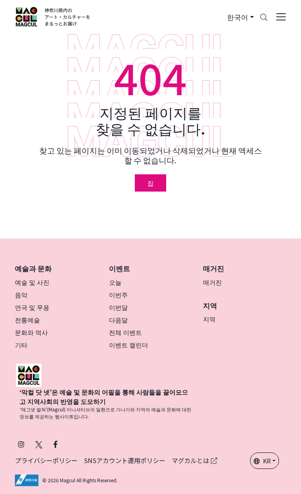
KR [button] (267, 460)
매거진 (212, 282)
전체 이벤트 (125, 332)
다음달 (118, 319)
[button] (240, 17)
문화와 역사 (31, 332)
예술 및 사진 (32, 282)
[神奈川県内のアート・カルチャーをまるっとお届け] (53, 17)
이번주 (118, 294)
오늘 (115, 282)
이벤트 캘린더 (128, 344)
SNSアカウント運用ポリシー (124, 460)
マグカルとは (191, 460)
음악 (21, 294)
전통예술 (27, 319)
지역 (209, 319)
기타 (21, 344)
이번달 (118, 307)
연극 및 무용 (32, 307)
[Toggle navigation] (281, 16)
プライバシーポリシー (46, 460)
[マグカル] (28, 374)
